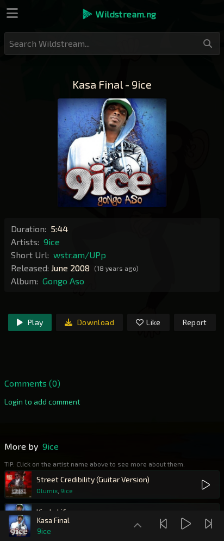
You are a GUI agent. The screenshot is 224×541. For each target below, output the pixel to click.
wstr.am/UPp (79, 255)
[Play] (187, 523)
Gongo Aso (63, 281)
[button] (119, 14)
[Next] (209, 523)
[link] (42, 401)
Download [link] (95, 322)
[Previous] (164, 523)
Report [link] (195, 322)
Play (34, 322)
